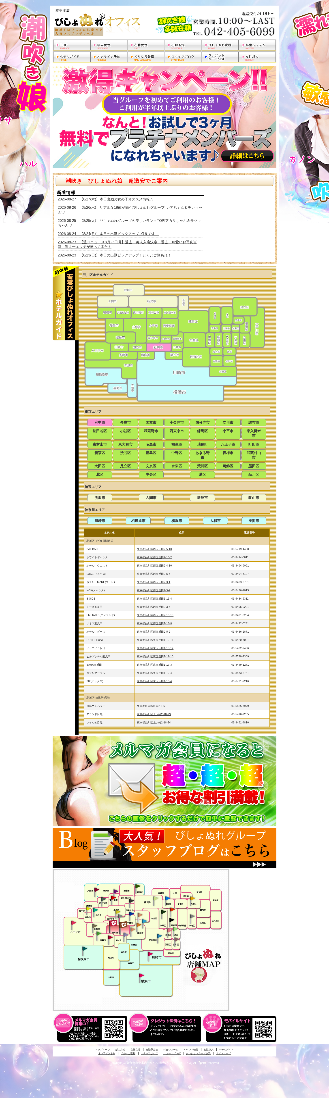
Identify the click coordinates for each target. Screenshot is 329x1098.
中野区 (176, 453)
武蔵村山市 (254, 455)
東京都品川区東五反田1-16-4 (154, 681)
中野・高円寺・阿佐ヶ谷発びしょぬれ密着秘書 (163, 911)
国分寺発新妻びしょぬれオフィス (120, 917)
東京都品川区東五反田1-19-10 (155, 656)
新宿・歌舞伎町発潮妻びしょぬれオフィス (171, 920)
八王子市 (228, 444)
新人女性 (120, 1049)
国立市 (151, 422)
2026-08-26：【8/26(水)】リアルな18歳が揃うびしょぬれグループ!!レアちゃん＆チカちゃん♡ (130, 210)
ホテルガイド (226, 1049)
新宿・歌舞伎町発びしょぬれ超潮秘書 (172, 909)
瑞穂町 (202, 444)
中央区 (151, 474)
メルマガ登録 (128, 1053)
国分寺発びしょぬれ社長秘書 (117, 911)
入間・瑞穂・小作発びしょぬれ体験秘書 (96, 889)
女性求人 (209, 1049)
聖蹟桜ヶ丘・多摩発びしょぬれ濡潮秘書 (110, 937)
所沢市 (99, 498)
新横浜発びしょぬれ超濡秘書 (141, 975)
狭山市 (253, 498)
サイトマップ (223, 1053)
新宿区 (99, 453)
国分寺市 (202, 422)
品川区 (253, 474)
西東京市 (177, 431)
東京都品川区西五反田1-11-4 (154, 598)
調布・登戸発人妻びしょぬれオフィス (139, 925)
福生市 (176, 444)
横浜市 (176, 521)
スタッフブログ (149, 1053)
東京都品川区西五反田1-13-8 (154, 623)
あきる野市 (202, 455)
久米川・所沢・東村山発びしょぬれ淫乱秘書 (113, 898)
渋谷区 (125, 453)
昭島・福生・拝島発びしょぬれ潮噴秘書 (88, 908)
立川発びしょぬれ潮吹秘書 (95, 910)
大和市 (215, 521)
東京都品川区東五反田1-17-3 (154, 664)
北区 (99, 474)
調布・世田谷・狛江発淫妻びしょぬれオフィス (133, 929)
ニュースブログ (172, 1053)
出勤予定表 (152, 1049)
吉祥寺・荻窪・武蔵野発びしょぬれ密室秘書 (140, 915)
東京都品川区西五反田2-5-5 (153, 573)
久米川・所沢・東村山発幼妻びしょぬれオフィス (116, 891)
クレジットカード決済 (198, 1053)
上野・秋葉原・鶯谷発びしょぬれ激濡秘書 (192, 898)
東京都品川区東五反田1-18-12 (155, 648)
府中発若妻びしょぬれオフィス (124, 924)
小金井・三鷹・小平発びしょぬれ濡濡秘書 (131, 913)
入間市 (151, 498)
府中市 (99, 422)
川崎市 (99, 521)
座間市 (253, 521)
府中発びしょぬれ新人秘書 (114, 923)
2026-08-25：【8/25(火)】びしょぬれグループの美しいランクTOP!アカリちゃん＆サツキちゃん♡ (129, 223)
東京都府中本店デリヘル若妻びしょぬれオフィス (164, 22)
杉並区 (125, 431)
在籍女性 (135, 1049)
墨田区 (253, 466)
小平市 (228, 431)
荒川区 (202, 466)
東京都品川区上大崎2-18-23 (154, 714)
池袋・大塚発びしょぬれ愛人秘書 (167, 898)
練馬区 (202, 431)
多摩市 (125, 422)
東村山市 (100, 444)
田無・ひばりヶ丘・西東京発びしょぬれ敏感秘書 (131, 900)
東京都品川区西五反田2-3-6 (153, 606)
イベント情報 (191, 1049)
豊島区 (151, 453)
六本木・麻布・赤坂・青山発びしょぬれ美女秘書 (175, 929)
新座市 (202, 498)
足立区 (125, 466)
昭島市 (151, 444)
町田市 (253, 444)
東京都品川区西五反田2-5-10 (154, 549)
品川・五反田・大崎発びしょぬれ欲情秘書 (177, 939)
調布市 (253, 422)
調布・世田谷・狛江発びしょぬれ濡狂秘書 (159, 935)
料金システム (170, 1049)
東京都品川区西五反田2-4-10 (154, 565)
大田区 (99, 466)
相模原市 (138, 521)
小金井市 (177, 422)
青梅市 (228, 453)
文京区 (151, 466)
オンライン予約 (106, 1053)
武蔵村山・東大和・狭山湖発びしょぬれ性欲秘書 (103, 899)
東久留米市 (254, 433)
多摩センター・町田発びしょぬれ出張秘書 (98, 933)
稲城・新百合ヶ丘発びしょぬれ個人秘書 (125, 935)
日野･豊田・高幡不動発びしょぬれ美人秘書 (95, 925)
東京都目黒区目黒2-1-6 (151, 706)
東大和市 (125, 444)
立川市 (228, 422)
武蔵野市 (151, 431)
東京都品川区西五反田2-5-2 (153, 631)
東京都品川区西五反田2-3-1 (153, 582)
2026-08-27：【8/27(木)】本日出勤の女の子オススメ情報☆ (105, 199)
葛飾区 (228, 466)
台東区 (176, 466)
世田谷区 (100, 431)
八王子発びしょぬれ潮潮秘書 (73, 923)
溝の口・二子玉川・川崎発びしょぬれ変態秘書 (150, 953)
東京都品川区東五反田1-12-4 (154, 673)
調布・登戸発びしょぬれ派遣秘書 (144, 921)
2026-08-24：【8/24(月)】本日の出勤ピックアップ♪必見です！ (108, 234)
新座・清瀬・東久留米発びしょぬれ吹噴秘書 (138, 886)
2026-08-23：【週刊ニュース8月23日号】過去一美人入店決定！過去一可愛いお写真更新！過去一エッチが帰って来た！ (127, 244)
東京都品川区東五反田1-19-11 (155, 640)
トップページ (102, 1049)
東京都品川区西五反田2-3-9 (153, 590)
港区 (202, 474)
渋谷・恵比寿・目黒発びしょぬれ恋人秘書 (169, 930)
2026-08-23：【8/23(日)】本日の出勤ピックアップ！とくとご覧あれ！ (114, 255)
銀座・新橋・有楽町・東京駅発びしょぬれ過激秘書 (192, 916)
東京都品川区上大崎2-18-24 (154, 722)
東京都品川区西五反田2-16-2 (154, 557)
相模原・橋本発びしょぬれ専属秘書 (85, 948)
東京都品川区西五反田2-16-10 (155, 615)
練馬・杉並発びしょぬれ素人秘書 (155, 898)
